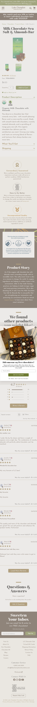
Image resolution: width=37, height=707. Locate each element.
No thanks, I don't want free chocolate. (18, 378)
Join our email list (18, 375)
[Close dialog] (35, 327)
